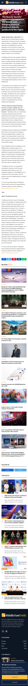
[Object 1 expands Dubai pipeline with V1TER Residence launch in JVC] (14, 537)
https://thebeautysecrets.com (9, 188)
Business (5, 13)
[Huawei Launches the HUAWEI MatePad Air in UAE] (14, 373)
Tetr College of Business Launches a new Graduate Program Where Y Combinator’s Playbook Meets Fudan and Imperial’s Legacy (13, 315)
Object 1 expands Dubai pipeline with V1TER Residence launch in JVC (15, 547)
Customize (14, 682)
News (2, 646)
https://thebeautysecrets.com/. (10, 253)
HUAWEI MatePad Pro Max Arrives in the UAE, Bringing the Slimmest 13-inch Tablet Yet (15, 573)
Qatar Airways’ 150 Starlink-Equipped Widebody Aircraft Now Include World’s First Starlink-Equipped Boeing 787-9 (13, 454)
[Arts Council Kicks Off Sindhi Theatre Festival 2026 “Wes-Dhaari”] (14, 419)
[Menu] (2, 2)
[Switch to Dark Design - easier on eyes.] (26, 2)
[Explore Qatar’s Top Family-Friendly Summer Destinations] (14, 396)
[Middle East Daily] (15, 2)
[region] (14, 674)
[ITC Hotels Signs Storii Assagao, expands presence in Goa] (14, 328)
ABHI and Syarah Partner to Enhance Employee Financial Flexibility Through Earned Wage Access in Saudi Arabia (15, 498)
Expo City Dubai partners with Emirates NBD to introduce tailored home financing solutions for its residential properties (14, 599)
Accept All (14, 677)
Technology (4, 648)
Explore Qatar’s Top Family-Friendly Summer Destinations (12, 408)
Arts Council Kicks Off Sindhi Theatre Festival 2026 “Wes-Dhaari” (12, 430)
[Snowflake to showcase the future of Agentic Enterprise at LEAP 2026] (14, 350)
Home (2, 6)
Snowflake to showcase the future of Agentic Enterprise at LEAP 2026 (12, 362)
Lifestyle (3, 643)
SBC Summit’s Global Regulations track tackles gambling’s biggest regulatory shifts (14, 522)
